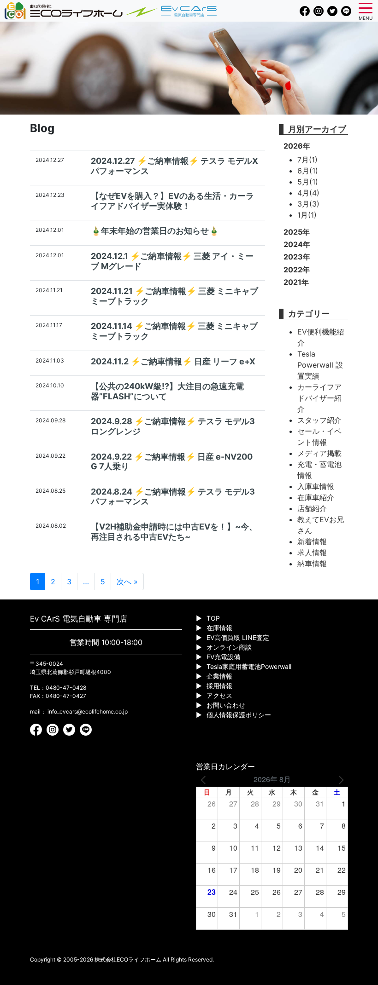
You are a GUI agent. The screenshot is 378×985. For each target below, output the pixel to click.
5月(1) (307, 181)
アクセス (219, 695)
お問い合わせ (226, 705)
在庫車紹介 (315, 497)
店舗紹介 (312, 508)
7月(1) (307, 159)
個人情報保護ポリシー (239, 715)
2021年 (296, 282)
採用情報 (219, 686)
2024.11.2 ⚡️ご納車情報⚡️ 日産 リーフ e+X (173, 361)
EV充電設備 (223, 657)
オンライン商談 (229, 647)
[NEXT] (339, 779)
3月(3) (308, 203)
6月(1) (307, 170)
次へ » (127, 581)
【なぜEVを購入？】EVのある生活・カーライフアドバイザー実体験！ (172, 201)
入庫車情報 (315, 486)
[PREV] (204, 779)
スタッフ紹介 (319, 420)
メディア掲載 (319, 453)
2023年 (297, 256)
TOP (213, 618)
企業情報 (219, 676)
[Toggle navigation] (365, 7)
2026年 (297, 145)
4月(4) (308, 192)
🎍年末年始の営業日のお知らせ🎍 (155, 231)
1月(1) (307, 214)
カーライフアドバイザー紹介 (319, 398)
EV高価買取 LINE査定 (238, 637)
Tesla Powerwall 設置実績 (320, 364)
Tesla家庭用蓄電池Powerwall (249, 666)
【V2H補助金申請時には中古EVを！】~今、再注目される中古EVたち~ (174, 531)
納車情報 (312, 563)
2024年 (297, 244)
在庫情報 (219, 628)
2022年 (297, 269)
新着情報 (312, 541)
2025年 (297, 231)
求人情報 (312, 552)
